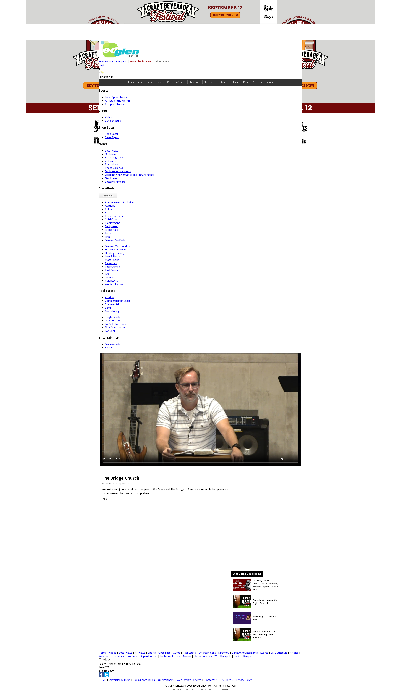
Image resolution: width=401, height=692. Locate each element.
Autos (222, 82)
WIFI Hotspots (222, 656)
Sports (160, 82)
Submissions (161, 61)
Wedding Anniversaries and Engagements (129, 174)
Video (141, 82)
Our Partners (166, 680)
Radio (246, 82)
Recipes (247, 656)
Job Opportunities (144, 680)
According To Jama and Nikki (264, 618)
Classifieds (209, 82)
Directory (257, 82)
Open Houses (149, 656)
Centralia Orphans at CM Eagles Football (265, 602)
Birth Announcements (245, 652)
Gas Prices (133, 656)
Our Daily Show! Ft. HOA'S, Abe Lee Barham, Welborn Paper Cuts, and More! (265, 585)
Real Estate (234, 82)
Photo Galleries (203, 656)
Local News (125, 652)
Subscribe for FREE (140, 61)
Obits (170, 82)
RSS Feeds (227, 680)
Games (187, 656)
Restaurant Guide (170, 656)
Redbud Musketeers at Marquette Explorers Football (264, 634)
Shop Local (194, 82)
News (150, 82)
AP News (181, 82)
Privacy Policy (244, 680)
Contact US (211, 680)
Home (131, 82)
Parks (237, 656)
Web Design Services (189, 680)
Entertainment (207, 652)
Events (269, 82)
